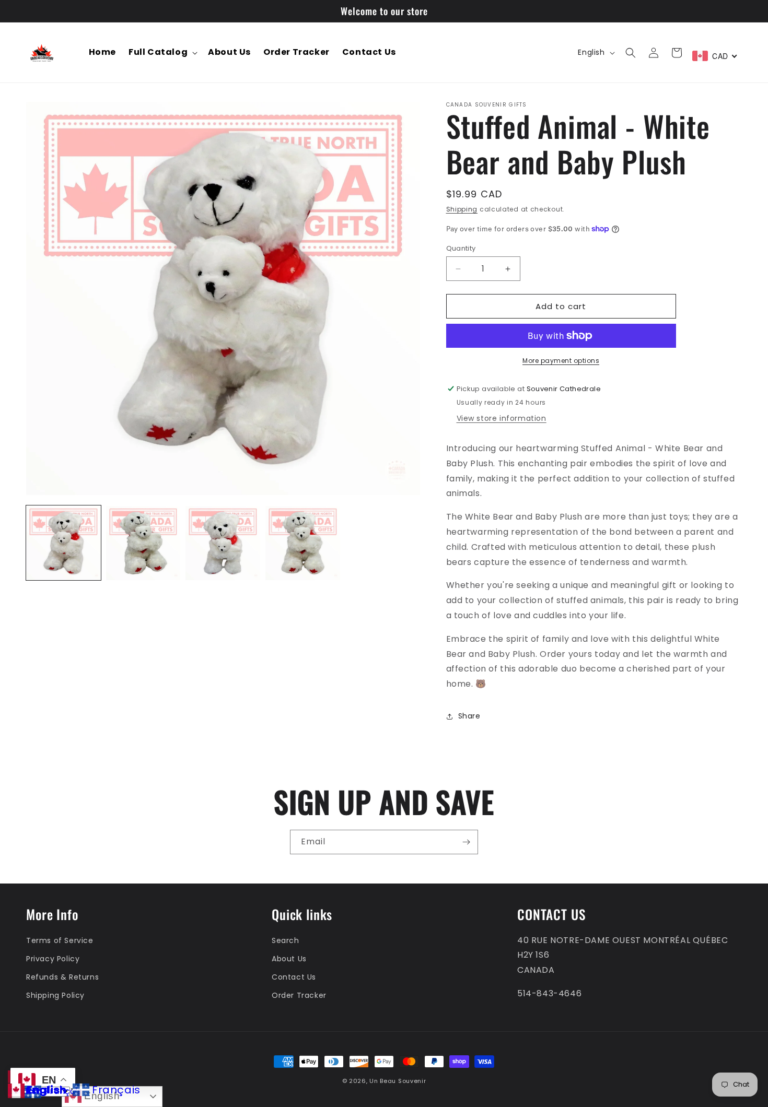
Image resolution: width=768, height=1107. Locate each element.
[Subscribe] (466, 842)
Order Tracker (299, 995)
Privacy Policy (52, 958)
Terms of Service (60, 940)
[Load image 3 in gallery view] (222, 543)
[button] (162, 52)
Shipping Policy (55, 995)
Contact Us (294, 977)
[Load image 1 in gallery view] (63, 543)
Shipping (462, 209)
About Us (289, 958)
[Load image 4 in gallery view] (302, 543)
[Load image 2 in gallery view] (143, 543)
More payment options (560, 360)
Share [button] (469, 716)
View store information (501, 418)
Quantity (461, 248)
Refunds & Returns (62, 977)
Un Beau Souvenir (397, 1081)
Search (285, 940)
